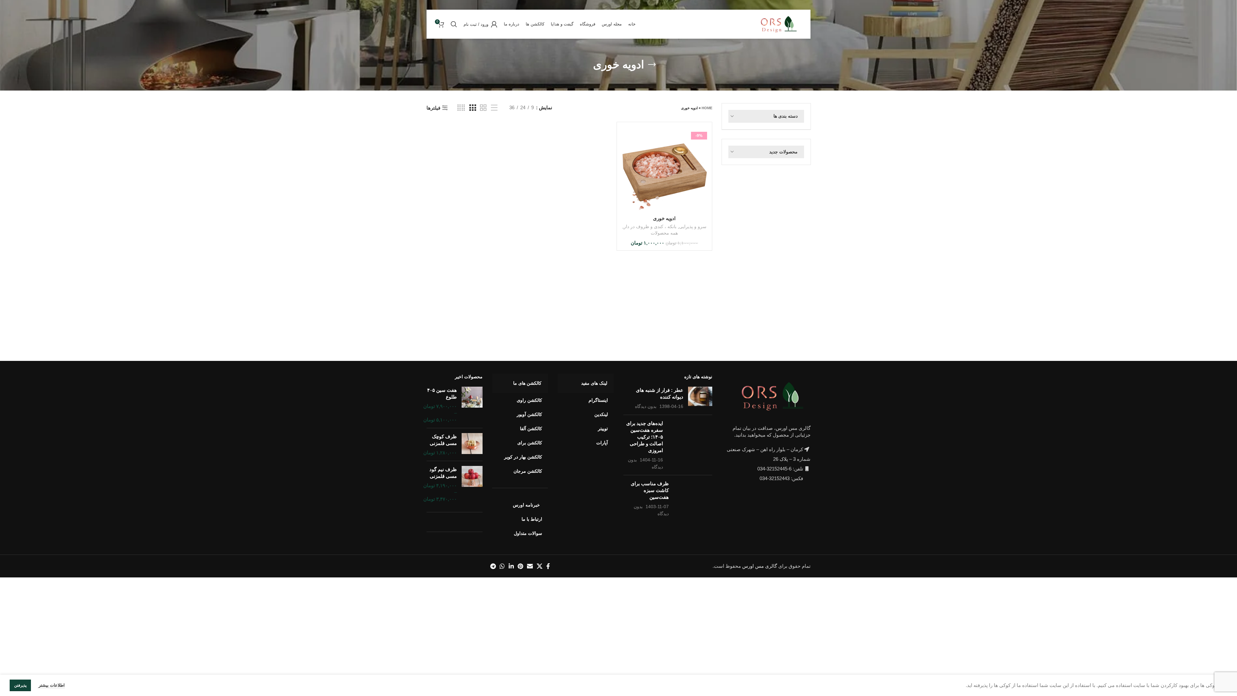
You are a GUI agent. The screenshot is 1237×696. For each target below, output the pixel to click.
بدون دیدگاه (646, 406)
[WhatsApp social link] (502, 566)
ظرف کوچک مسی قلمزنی (443, 440)
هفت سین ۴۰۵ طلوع (442, 393)
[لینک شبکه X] (539, 566)
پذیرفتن (20, 685)
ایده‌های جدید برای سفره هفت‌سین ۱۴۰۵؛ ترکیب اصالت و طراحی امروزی (644, 436)
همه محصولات (664, 233)
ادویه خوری (664, 218)
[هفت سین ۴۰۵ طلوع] (472, 405)
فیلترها (433, 108)
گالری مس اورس (759, 566)
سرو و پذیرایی (692, 226)
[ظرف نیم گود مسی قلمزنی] (472, 484)
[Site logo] (780, 23)
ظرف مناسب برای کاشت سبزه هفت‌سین (650, 490)
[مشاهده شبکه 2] (483, 107)
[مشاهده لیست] (494, 107)
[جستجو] (453, 24)
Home (707, 108)
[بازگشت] (652, 64)
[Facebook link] (548, 566)
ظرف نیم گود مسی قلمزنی (443, 473)
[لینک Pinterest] (520, 566)
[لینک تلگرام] (493, 566)
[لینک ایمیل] (530, 566)
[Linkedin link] (511, 566)
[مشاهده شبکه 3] (472, 107)
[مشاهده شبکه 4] (461, 107)
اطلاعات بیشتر (51, 685)
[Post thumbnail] (700, 398)
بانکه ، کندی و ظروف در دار (650, 226)
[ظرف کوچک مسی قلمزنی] (472, 444)
